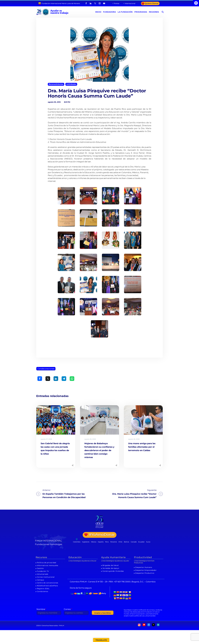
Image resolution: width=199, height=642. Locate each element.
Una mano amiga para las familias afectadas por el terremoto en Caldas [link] (141, 447)
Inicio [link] (98, 12)
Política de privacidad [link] (46, 563)
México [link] (93, 542)
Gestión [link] (40, 568)
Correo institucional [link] (46, 577)
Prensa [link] (116, 3)
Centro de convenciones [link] (47, 583)
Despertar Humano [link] (143, 567)
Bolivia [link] (126, 542)
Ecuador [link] (141, 542)
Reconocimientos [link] (56, 84)
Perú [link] (107, 542)
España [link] (101, 542)
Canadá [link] (134, 542)
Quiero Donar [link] (151, 3)
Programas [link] (140, 12)
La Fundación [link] (125, 12)
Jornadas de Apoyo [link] (110, 568)
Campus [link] (40, 580)
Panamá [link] (113, 542)
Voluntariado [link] (42, 574)
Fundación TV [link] (43, 571)
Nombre (41, 609)
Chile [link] (120, 542)
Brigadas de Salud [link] (110, 565)
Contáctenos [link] (42, 591)
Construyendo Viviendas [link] (113, 571)
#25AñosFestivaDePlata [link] (47, 586)
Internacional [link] (130, 3)
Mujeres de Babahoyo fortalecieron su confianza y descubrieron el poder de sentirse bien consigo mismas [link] (99, 450)
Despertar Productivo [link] (144, 573)
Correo (68, 609)
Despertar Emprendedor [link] (146, 570)
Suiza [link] (148, 542)
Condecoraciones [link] (45, 369)
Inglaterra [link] (85, 542)
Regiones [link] (154, 12)
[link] (196, 3)
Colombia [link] (76, 542)
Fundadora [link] (109, 12)
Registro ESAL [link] (43, 589)
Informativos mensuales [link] (47, 565)
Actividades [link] (71, 84)
